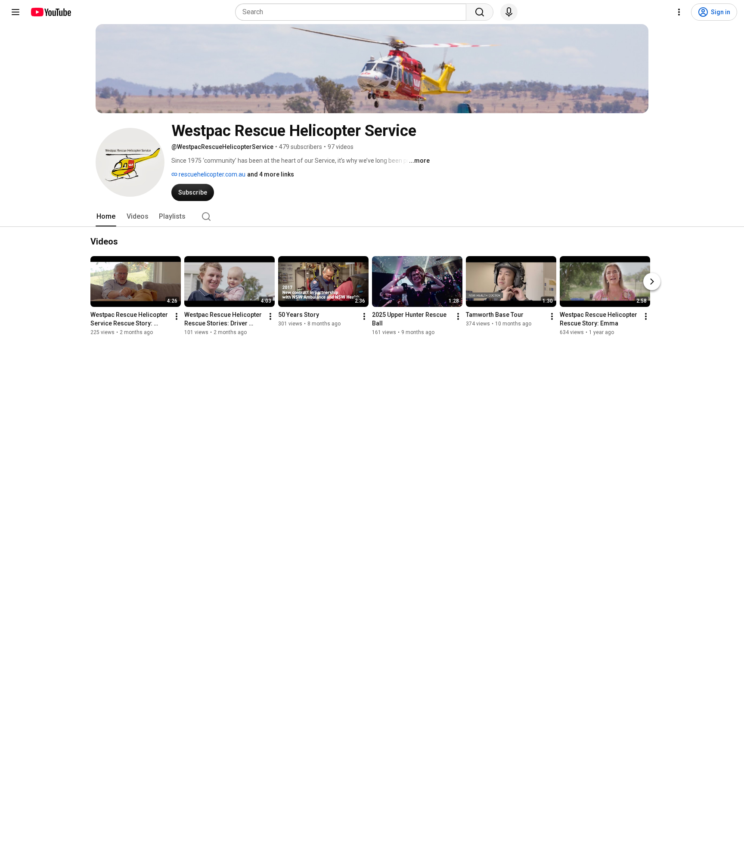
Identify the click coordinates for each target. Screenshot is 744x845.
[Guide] (15, 12)
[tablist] (372, 216)
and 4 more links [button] (270, 174)
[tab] (106, 216)
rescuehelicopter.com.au (211, 174)
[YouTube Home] (50, 12)
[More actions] (176, 316)
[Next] (651, 281)
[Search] (479, 12)
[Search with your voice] (509, 12)
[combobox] (353, 12)
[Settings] (679, 12)
